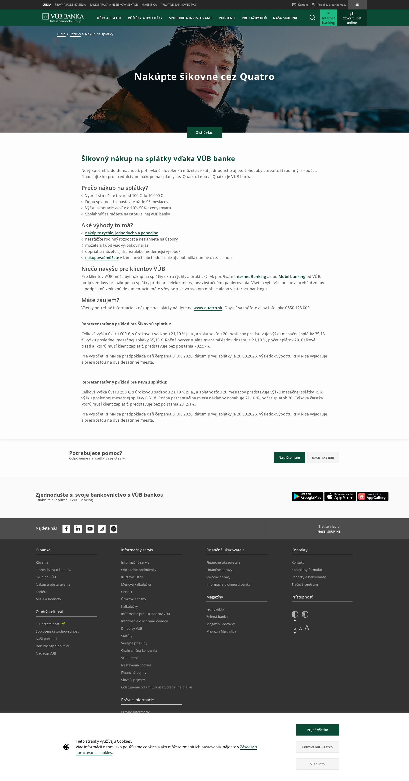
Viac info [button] (317, 764)
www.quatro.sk (208, 307)
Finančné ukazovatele (223, 562)
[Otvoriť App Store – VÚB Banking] (340, 496)
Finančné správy (219, 569)
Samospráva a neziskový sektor (114, 5)
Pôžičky (75, 34)
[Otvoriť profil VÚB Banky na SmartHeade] (113, 529)
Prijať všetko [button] (317, 729)
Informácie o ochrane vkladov (144, 621)
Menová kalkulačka (136, 584)
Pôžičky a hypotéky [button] (145, 18)
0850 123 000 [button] (323, 457)
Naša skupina (285, 18)
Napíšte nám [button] (289, 457)
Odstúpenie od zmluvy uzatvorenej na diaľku (156, 687)
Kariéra (41, 591)
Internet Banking (250, 276)
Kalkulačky (129, 606)
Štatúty (126, 636)
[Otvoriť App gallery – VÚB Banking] (373, 496)
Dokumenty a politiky (52, 646)
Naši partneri (46, 638)
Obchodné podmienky (138, 569)
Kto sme (42, 562)
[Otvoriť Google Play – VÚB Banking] (308, 496)
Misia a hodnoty (48, 599)
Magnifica (149, 5)
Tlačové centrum (305, 584)
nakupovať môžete (102, 257)
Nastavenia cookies (136, 665)
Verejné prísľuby (134, 643)
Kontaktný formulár (307, 569)
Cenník (126, 591)
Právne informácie (135, 712)
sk (357, 5)
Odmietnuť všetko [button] (317, 747)
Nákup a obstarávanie (53, 584)
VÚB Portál (129, 658)
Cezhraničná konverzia (139, 650)
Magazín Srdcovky (220, 624)
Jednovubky (215, 609)
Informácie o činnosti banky (228, 584)
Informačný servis (135, 562)
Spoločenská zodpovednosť (57, 631)
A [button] (295, 629)
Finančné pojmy (133, 672)
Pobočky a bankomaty (309, 577)
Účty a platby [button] (109, 18)
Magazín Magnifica (221, 631)
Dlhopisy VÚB (131, 628)
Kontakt (303, 5)
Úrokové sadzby (133, 599)
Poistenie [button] (227, 18)
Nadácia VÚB (46, 653)
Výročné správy (218, 577)
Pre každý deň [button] (254, 18)
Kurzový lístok (132, 577)
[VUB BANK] (63, 17)
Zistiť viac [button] (204, 132)
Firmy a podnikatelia (70, 5)
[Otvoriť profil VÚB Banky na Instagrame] (102, 529)
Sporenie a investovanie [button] (190, 18)
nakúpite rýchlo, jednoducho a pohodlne (121, 233)
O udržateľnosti (48, 624)
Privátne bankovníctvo (178, 5)
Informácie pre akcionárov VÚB (145, 613)
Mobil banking (292, 276)
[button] (312, 17)
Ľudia (46, 5)
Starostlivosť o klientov (53, 569)
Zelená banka (217, 616)
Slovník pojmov (133, 680)
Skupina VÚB (46, 577)
